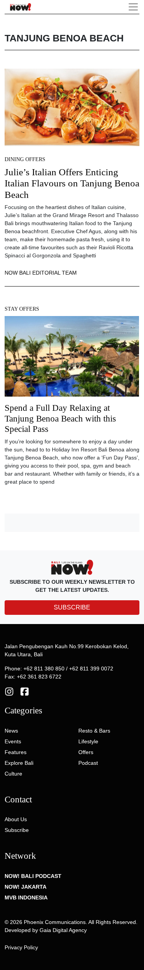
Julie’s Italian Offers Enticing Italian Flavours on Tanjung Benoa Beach (72, 183)
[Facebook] (24, 691)
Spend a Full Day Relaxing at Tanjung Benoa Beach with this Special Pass (60, 418)
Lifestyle (88, 741)
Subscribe (17, 830)
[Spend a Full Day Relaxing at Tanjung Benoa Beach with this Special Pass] (72, 359)
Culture (13, 774)
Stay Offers (22, 309)
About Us (16, 819)
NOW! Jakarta (25, 887)
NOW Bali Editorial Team (41, 273)
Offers (85, 752)
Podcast (88, 763)
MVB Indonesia (26, 897)
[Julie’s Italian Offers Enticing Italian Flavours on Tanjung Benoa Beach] (72, 107)
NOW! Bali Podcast (33, 876)
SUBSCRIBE (72, 607)
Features (15, 752)
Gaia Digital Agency (63, 930)
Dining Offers (25, 159)
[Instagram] (9, 691)
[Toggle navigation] (133, 7)
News (11, 731)
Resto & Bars (94, 731)
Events (13, 741)
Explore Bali (19, 763)
